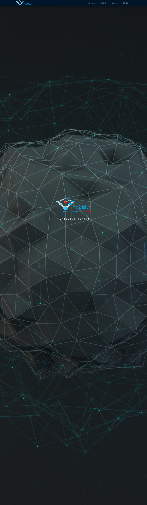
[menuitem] (91, 3)
